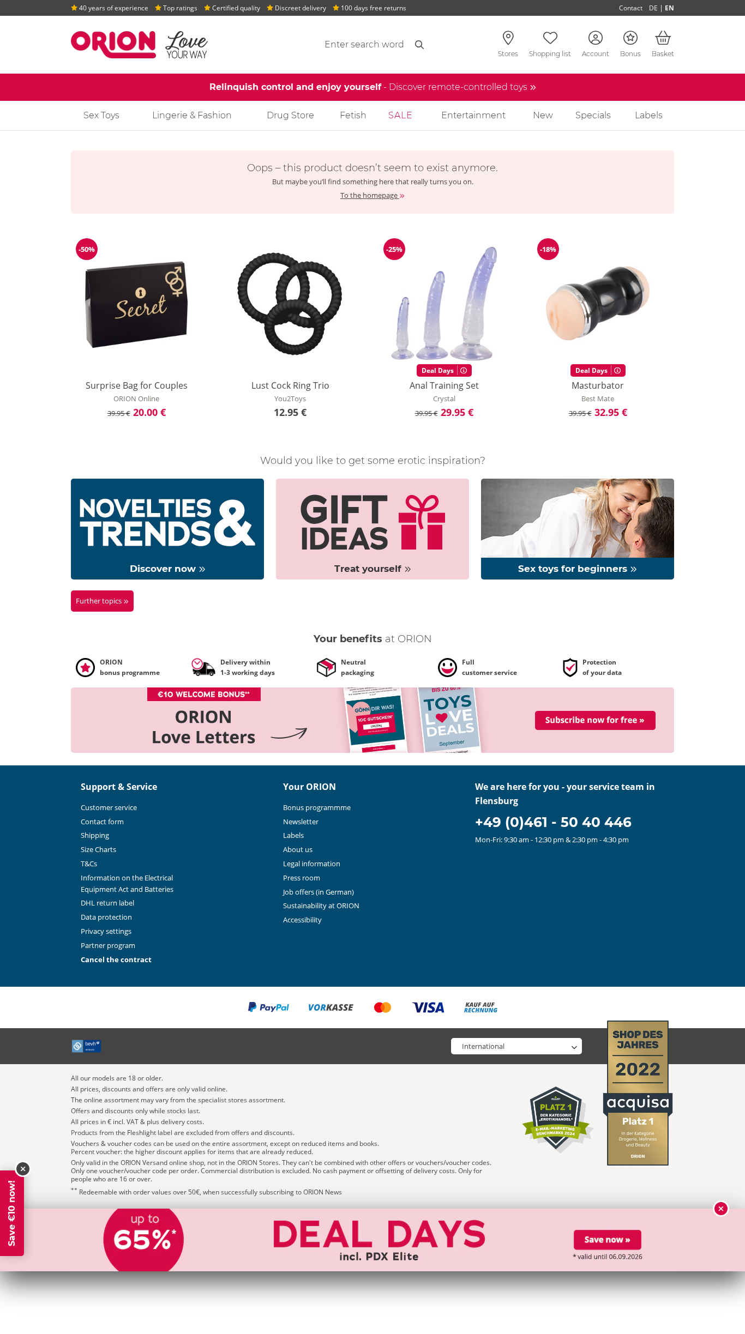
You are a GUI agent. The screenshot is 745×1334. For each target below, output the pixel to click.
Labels (649, 115)
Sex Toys (101, 115)
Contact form (102, 821)
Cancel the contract (116, 959)
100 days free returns (372, 8)
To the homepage (369, 195)
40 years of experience (112, 8)
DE (653, 8)
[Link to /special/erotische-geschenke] (372, 528)
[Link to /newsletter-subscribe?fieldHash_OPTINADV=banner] (372, 720)
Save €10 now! (12, 1213)
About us (298, 849)
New (543, 115)
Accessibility (302, 920)
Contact (630, 8)
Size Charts (98, 849)
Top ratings (179, 8)
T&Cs (89, 863)
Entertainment (473, 115)
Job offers (318, 892)
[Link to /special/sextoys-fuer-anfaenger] (577, 528)
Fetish (353, 115)
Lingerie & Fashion (192, 115)
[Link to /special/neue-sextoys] (167, 528)
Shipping (95, 835)
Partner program (108, 945)
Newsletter (301, 821)
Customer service (109, 807)
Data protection (106, 917)
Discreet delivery (299, 8)
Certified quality (235, 8)
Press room (301, 878)
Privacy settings (106, 931)
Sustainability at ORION (321, 905)
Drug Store (290, 115)
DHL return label (107, 903)
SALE (400, 115)
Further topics (99, 601)
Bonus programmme (317, 807)
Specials (593, 115)
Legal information (311, 863)
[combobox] (338, 44)
